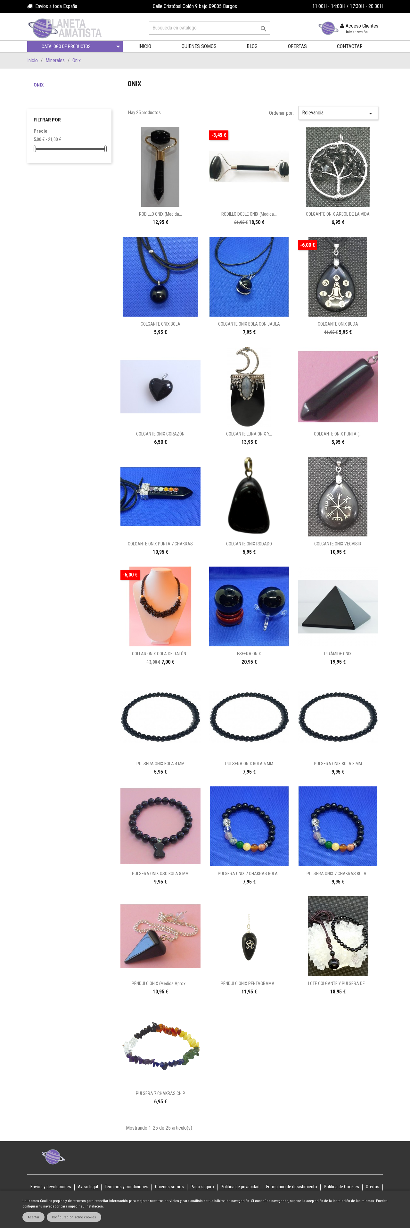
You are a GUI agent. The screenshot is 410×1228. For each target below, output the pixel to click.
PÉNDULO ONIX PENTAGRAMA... (249, 983)
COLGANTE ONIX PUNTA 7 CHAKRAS (160, 543)
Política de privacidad (240, 1186)
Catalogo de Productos (66, 46)
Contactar (350, 46)
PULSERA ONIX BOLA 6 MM (249, 763)
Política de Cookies (341, 1186)
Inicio (144, 46)
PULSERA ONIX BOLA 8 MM (338, 763)
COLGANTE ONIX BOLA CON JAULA (249, 324)
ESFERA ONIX (249, 653)
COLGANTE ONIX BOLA (160, 324)
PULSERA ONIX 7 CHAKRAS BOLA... (249, 873)
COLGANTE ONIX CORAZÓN (160, 433)
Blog (252, 46)
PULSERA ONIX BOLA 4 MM (160, 763)
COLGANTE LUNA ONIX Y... (249, 433)
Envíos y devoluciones (50, 1186)
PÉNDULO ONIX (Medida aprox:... (160, 983)
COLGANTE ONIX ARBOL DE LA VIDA (338, 214)
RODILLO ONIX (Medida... (160, 214)
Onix (39, 85)
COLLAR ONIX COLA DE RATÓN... (160, 653)
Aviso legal (88, 1186)
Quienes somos (199, 46)
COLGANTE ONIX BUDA (338, 324)
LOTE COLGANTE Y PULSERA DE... (338, 983)
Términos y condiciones (126, 1186)
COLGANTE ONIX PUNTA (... (338, 433)
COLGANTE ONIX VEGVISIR (337, 543)
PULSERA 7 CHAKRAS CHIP (160, 1093)
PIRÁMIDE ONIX (338, 653)
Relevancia (338, 113)
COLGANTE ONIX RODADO (249, 543)
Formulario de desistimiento (291, 1186)
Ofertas (297, 46)
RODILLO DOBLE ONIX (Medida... (249, 214)
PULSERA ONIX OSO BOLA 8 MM (160, 873)
